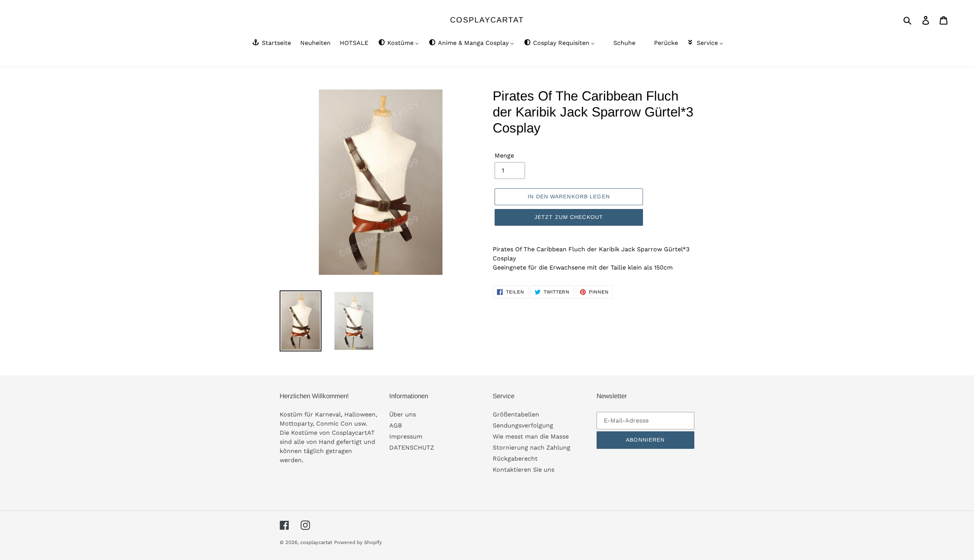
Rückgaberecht (515, 458)
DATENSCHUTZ (411, 447)
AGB (395, 425)
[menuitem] (271, 43)
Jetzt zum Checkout (569, 217)
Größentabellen (516, 414)
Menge (504, 155)
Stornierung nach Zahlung (531, 447)
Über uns (402, 414)
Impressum (405, 436)
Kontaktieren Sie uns (523, 469)
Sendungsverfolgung (523, 425)
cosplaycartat (487, 20)
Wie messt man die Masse (531, 436)
